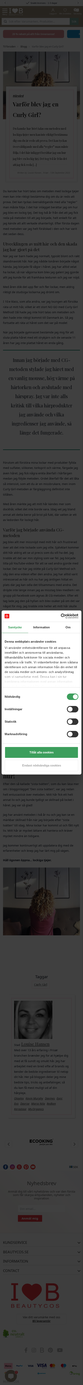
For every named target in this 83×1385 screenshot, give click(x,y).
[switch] (72, 709)
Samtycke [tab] (15, 627)
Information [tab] (41, 627)
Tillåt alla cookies (41, 752)
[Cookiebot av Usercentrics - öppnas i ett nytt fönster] (60, 616)
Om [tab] (68, 627)
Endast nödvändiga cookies (41, 765)
